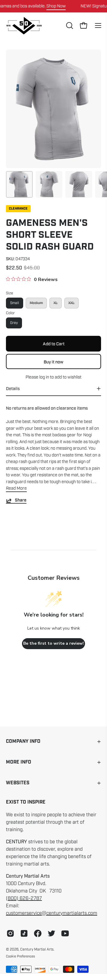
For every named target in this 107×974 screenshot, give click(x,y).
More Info (18, 762)
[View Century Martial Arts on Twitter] (51, 933)
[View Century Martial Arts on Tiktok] (24, 933)
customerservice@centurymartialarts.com (51, 913)
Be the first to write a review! (53, 643)
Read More (16, 488)
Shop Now (56, 6)
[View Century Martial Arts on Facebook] (37, 933)
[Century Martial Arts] (24, 25)
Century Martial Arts (37, 949)
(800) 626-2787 (24, 898)
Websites (17, 783)
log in (44, 377)
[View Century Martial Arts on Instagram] (10, 933)
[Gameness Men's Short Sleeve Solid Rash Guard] (19, 184)
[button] (69, 25)
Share (20, 500)
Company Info (23, 741)
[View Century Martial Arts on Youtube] (65, 933)
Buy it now (53, 361)
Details (13, 388)
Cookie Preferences (20, 956)
